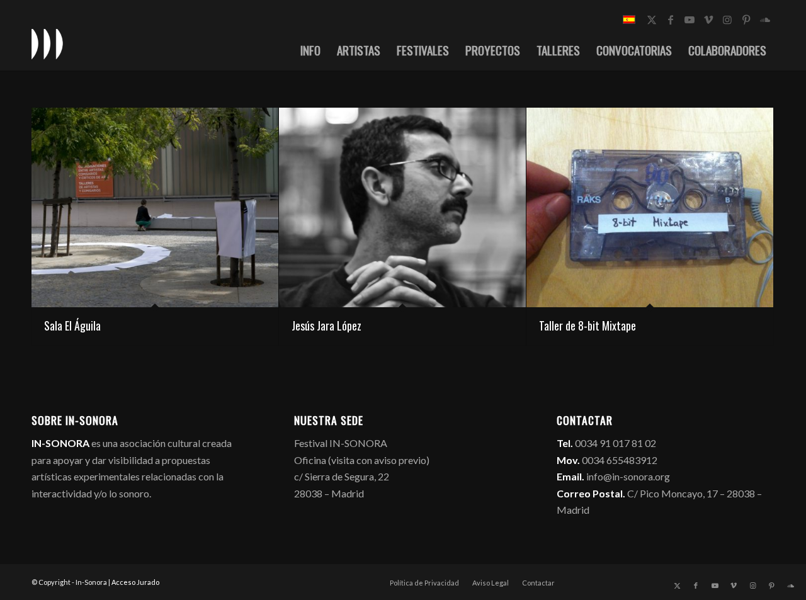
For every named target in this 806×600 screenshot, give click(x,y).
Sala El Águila (72, 325)
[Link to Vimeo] (708, 19)
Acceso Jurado (135, 582)
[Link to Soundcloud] (765, 19)
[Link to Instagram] (727, 19)
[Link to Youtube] (689, 19)
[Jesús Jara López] (402, 207)
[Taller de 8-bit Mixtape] (649, 207)
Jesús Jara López (326, 325)
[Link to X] (651, 19)
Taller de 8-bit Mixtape (587, 325)
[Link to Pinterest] (746, 19)
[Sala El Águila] (154, 207)
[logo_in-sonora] (47, 43)
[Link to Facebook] (670, 19)
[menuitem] (310, 50)
